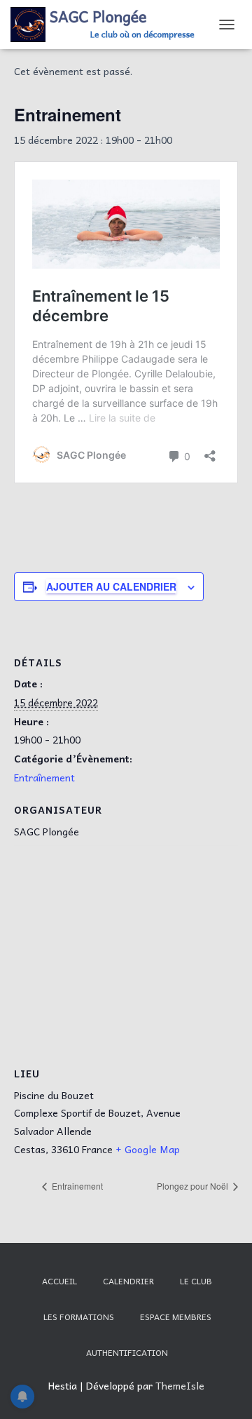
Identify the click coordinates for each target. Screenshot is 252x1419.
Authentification (127, 1352)
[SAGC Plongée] (109, 24)
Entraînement (44, 777)
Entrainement (76, 1186)
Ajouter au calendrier (111, 586)
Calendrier (128, 1281)
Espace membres (175, 1317)
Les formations (78, 1317)
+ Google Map (147, 1149)
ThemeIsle (179, 1385)
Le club (196, 1281)
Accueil (59, 1281)
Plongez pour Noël (193, 1186)
